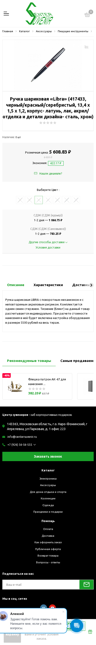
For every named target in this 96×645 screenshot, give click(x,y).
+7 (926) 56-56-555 (19, 444)
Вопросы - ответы (48, 562)
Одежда (48, 505)
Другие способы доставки (47, 242)
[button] (91, 285)
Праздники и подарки (48, 511)
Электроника (48, 478)
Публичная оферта (48, 548)
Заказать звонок (48, 456)
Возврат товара (48, 555)
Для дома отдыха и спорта (48, 491)
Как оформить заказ (48, 542)
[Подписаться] (86, 584)
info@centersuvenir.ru (22, 436)
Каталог (48, 470)
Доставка (48, 535)
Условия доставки (48, 247)
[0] (87, 15)
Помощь (48, 520)
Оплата (48, 528)
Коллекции (48, 498)
